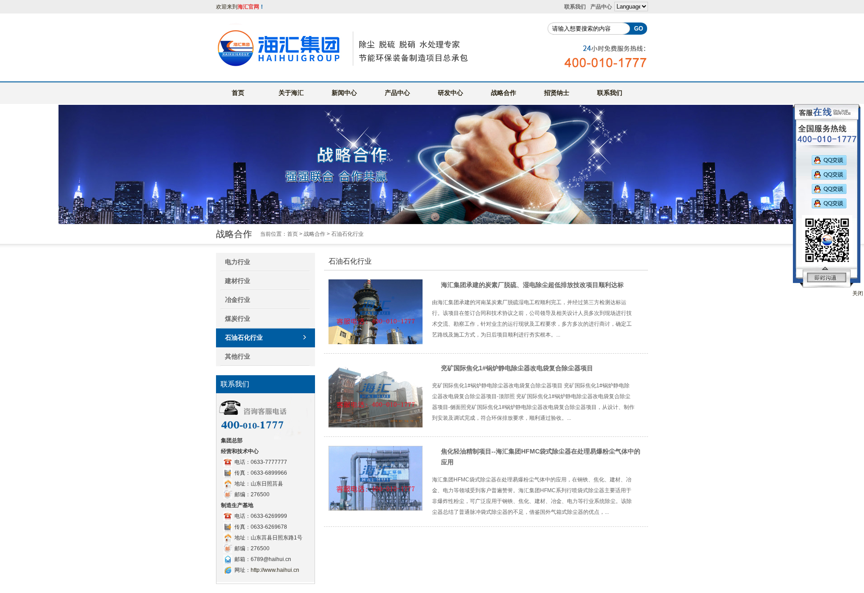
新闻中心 (344, 92)
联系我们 (575, 7)
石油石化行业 (244, 337)
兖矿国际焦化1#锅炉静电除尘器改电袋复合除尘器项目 (517, 368)
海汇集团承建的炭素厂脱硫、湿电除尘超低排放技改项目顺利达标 (532, 284)
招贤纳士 (556, 92)
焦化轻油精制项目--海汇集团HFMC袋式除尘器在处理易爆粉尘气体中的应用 (540, 457)
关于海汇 (291, 92)
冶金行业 (237, 299)
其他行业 (237, 356)
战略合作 (503, 92)
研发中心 (450, 92)
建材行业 (237, 280)
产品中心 (601, 7)
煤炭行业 (237, 318)
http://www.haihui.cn (275, 570)
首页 (238, 92)
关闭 (857, 293)
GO (638, 28)
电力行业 (237, 261)
